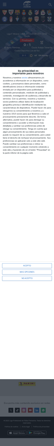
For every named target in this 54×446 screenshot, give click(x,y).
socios (25, 78)
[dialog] (27, 223)
